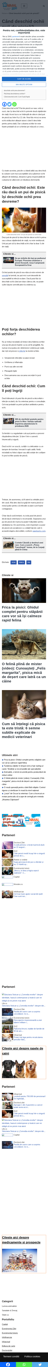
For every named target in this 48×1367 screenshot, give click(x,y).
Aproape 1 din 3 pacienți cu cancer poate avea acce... (28, 1106)
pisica (21, 562)
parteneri (15, 36)
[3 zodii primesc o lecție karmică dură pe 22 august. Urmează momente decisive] (7, 845)
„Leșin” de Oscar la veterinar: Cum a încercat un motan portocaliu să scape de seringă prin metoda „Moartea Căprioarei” (23, 796)
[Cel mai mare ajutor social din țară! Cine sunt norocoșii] (7, 895)
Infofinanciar (7, 1337)
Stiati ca (5, 1315)
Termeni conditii (11, 1356)
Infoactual (6, 1342)
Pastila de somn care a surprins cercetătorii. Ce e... (27, 1012)
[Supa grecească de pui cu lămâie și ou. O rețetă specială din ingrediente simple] (7, 863)
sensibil (5, 275)
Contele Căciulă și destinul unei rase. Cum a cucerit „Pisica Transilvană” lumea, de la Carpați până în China (29, 546)
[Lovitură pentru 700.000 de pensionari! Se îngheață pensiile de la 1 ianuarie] (7, 1097)
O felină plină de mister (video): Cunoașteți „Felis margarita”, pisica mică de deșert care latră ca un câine (24, 672)
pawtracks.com (39, 531)
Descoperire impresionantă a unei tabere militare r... (28, 1021)
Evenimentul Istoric (10, 1333)
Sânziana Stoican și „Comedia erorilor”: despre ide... (23, 1006)
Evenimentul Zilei (9, 1328)
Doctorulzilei (7, 1350)
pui (29, 562)
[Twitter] (9, 104)
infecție (22, 351)
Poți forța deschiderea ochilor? (14, 94)
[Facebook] (4, 104)
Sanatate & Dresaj (9, 1310)
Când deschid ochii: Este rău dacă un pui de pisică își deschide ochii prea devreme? (22, 89)
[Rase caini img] (19, 1077)
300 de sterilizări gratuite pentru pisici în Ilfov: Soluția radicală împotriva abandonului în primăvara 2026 (29, 422)
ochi (13, 562)
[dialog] (24, 58)
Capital (5, 1324)
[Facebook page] (21, 826)
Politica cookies (32, 1356)
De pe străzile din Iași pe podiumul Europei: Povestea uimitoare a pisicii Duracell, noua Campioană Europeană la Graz (30, 261)
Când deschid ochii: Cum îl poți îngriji (17, 97)
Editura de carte (8, 1346)
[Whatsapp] (14, 104)
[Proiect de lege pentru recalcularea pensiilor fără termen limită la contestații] (7, 1038)
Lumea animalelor (9, 1306)
